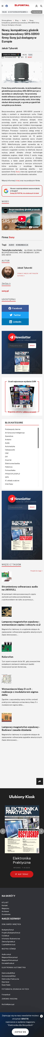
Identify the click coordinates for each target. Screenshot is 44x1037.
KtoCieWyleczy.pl (8, 1004)
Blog (17, 20)
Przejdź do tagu (36, 571)
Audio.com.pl (6, 954)
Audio (24, 20)
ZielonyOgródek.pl (8, 942)
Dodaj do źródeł (10, 55)
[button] (3, 831)
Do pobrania (6, 914)
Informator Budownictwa (11, 939)
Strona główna (7, 20)
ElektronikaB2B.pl (8, 973)
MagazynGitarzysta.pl (10, 957)
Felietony (9, 467)
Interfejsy (9, 484)
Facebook (17, 308)
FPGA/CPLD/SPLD (12, 474)
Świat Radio (6, 985)
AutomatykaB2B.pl (9, 976)
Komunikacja (22, 245)
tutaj (18, 180)
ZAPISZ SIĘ (20, 1032)
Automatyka (10, 446)
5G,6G (4, 12)
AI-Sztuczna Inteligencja (18, 12)
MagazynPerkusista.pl (10, 960)
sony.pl (5, 291)
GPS (7, 477)
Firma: (8, 237)
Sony (30, 57)
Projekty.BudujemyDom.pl (11, 933)
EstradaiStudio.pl (8, 963)
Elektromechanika (12, 463)
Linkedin (17, 322)
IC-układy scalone (12, 480)
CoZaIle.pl (5, 936)
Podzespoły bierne (12, 429)
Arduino (8, 439)
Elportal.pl (5, 982)
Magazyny (5, 908)
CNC (7, 453)
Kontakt (5, 905)
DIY (6, 457)
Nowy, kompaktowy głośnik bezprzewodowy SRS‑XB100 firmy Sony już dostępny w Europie (20, 22)
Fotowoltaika (10, 470)
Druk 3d (8, 460)
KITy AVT (5, 902)
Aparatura (9, 436)
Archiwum (5, 911)
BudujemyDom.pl (8, 930)
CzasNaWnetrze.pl (8, 945)
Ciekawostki (10, 450)
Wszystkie (37, 12)
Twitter (17, 315)
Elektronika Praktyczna (10, 979)
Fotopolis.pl (6, 995)
